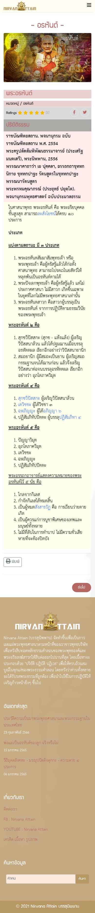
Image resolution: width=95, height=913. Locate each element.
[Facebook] (74, 113)
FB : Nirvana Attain (19, 820)
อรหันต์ (28, 103)
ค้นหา (82, 879)
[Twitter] (85, 113)
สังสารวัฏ (42, 507)
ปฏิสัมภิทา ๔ (70, 417)
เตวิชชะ (24, 405)
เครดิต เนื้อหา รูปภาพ (21, 840)
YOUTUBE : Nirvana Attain (26, 830)
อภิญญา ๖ (52, 411)
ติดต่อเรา (10, 809)
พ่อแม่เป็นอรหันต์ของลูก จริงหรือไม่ (31, 746)
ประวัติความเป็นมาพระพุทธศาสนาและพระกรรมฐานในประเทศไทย (47, 725)
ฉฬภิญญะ (26, 411)
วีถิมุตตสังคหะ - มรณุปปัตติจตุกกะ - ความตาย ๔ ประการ (41, 767)
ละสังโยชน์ (47, 214)
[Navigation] (89, 6)
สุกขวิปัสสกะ (29, 398)
